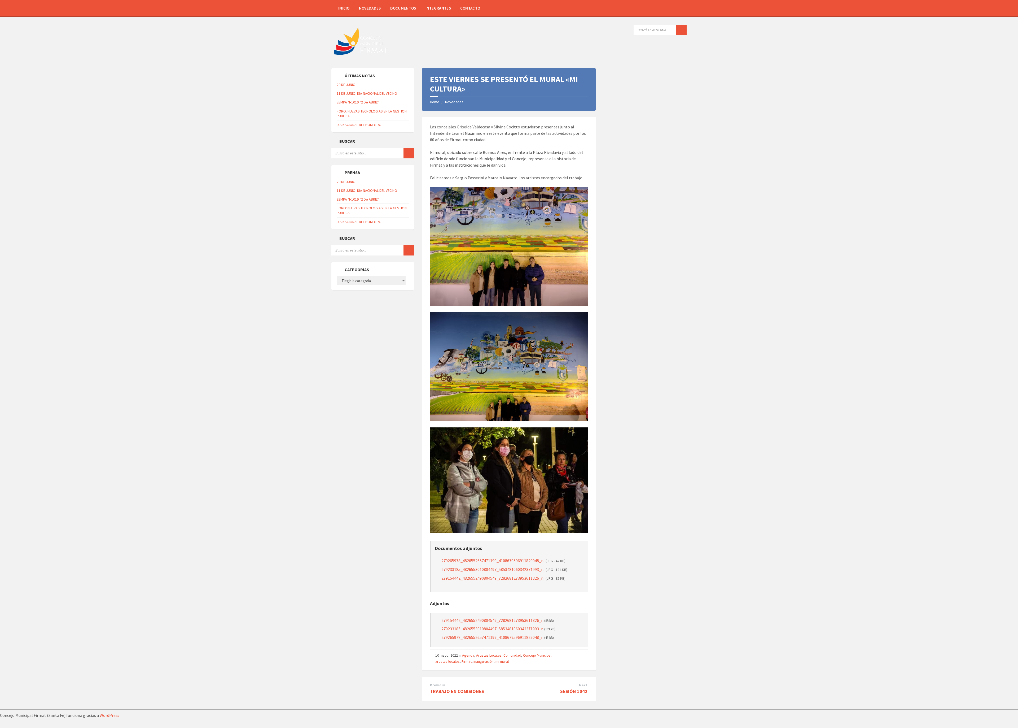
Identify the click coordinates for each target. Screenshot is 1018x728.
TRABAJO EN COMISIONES (457, 691)
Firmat (467, 661)
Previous (438, 685)
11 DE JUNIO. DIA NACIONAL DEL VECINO (367, 93)
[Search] (681, 30)
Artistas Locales (489, 655)
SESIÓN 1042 (573, 691)
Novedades (370, 8)
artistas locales (447, 661)
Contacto (470, 8)
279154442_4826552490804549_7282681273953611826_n (503, 578)
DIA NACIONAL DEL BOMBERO (359, 124)
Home (434, 101)
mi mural (502, 661)
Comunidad (512, 655)
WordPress (109, 715)
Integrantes (438, 8)
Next (583, 685)
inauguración (483, 661)
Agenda (468, 655)
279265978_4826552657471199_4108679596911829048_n (503, 560)
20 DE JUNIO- (347, 84)
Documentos (403, 8)
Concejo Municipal (537, 655)
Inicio (344, 8)
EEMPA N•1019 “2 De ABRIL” (358, 102)
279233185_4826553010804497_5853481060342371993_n (504, 569)
